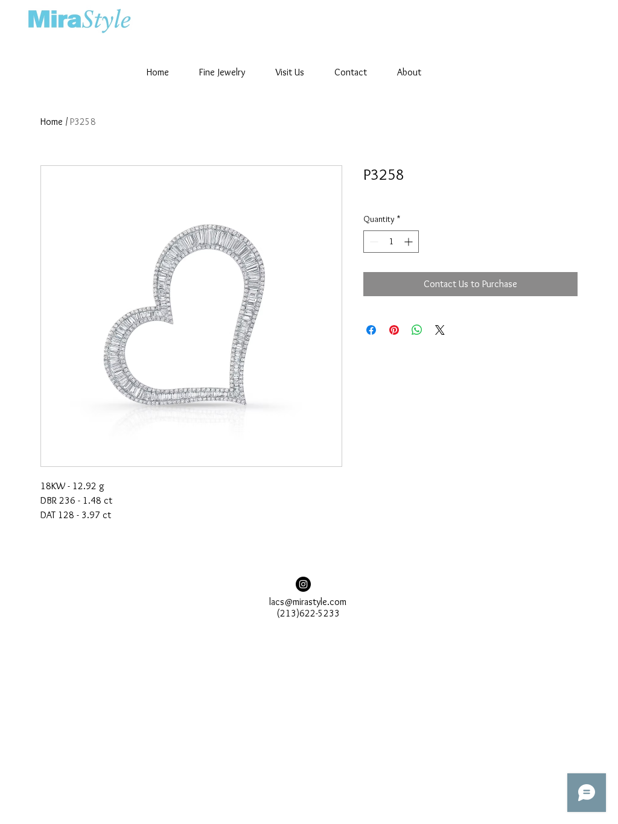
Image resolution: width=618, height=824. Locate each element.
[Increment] (409, 241)
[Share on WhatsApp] (417, 330)
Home (51, 121)
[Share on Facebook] (371, 330)
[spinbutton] (391, 241)
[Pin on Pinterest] (394, 330)
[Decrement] (372, 241)
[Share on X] (440, 330)
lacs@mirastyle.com (307, 601)
